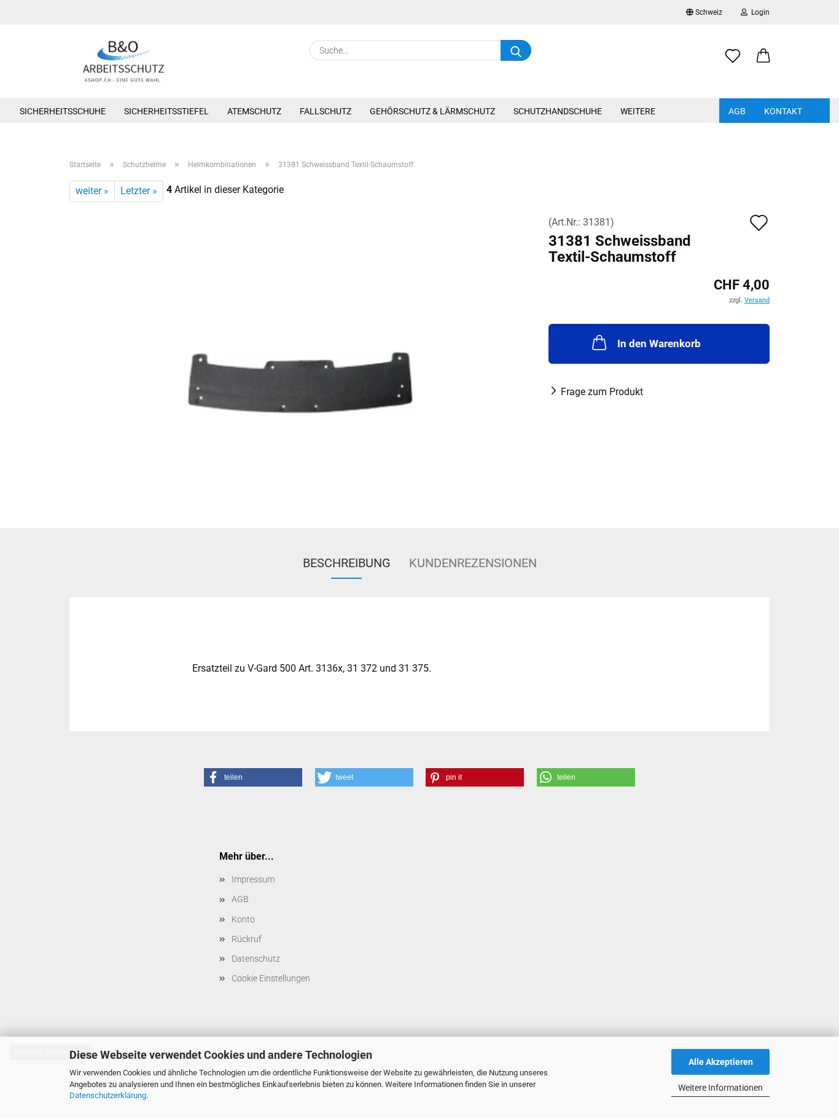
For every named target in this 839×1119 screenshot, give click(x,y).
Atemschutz (254, 111)
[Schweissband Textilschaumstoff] (300, 355)
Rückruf (247, 939)
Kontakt (783, 111)
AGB (737, 111)
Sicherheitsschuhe (63, 111)
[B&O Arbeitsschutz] (123, 61)
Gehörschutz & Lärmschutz (432, 111)
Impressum (253, 879)
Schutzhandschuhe (557, 111)
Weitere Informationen (720, 1088)
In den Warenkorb (659, 343)
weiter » (92, 191)
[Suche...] (516, 50)
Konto (243, 919)
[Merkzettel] (732, 62)
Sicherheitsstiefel (166, 111)
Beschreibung (347, 563)
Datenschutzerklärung (107, 1095)
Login (758, 12)
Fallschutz (325, 111)
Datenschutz (256, 959)
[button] (763, 62)
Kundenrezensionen (473, 563)
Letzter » (138, 191)
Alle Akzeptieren (721, 1062)
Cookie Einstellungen (271, 978)
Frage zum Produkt (602, 392)
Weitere (637, 111)
